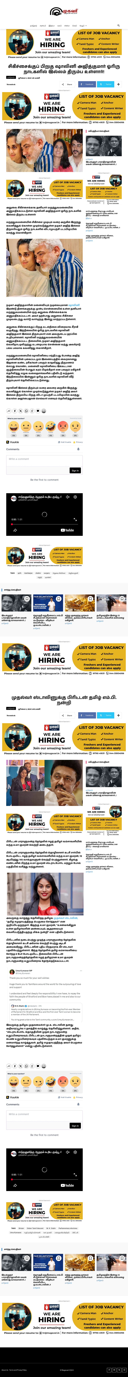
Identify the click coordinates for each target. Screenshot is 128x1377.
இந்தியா (89, 218)
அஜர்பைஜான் (73, 573)
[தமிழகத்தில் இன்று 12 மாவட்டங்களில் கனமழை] (111, 602)
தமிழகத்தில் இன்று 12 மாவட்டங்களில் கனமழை (110, 617)
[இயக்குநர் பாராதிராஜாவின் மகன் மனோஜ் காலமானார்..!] (104, 146)
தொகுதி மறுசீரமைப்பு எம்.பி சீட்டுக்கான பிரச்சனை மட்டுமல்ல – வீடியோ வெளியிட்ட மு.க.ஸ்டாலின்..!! (103, 225)
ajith (19, 573)
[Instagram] (114, 1370)
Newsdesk (11, 84)
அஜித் (40, 577)
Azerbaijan (28, 573)
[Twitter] (119, 1370)
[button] (119, 26)
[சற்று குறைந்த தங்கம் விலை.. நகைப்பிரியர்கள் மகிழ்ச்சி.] (80, 602)
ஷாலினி (74, 305)
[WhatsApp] (124, 1370)
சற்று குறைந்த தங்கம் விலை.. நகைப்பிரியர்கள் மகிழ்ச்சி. (100, 237)
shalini (38, 573)
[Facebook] (109, 1370)
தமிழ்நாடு (11, 77)
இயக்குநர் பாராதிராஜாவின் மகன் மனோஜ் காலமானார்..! (101, 163)
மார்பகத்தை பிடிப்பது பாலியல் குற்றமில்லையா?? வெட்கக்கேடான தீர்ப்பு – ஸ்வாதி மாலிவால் (102, 213)
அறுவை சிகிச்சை (59, 573)
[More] (118, 84)
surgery (47, 573)
